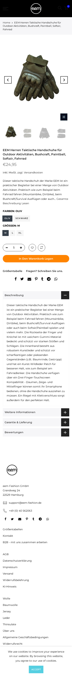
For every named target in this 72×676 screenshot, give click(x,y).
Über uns (8, 630)
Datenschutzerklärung (17, 560)
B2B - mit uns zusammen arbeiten (25, 542)
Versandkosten (33, 172)
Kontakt (8, 535)
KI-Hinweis (9, 586)
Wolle (6, 598)
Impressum (10, 567)
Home (6, 22)
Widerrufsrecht (13, 643)
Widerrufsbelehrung (16, 580)
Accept (36, 669)
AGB (6, 554)
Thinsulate (9, 624)
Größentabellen (13, 529)
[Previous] (8, 80)
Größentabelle (12, 271)
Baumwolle (10, 605)
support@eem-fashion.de (25, 502)
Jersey (7, 611)
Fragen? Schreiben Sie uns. (44, 271)
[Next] (64, 80)
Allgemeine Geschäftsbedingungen (25, 637)
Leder (6, 618)
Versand (8, 573)
